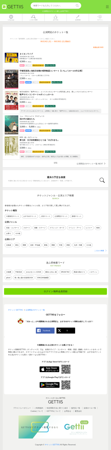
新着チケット (76, 216)
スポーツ (26, 228)
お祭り (8, 233)
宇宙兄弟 (18, 272)
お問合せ (67, 411)
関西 (53, 245)
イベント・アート (74, 228)
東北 (17, 245)
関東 (24, 245)
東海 (45, 245)
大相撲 (8, 272)
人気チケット (45, 216)
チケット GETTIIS (52, 445)
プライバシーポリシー (22, 408)
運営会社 (78, 411)
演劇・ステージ (39, 228)
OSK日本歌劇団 (43, 278)
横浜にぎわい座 (51, 272)
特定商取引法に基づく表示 (57, 408)
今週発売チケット (12, 216)
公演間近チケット (61, 216)
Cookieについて (37, 411)
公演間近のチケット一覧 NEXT (90, 164)
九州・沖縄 (78, 245)
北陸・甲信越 (35, 245)
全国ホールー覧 (90, 408)
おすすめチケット (29, 216)
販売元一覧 (75, 408)
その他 (17, 233)
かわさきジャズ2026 (33, 272)
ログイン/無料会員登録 (55, 291)
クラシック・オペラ (57, 228)
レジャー (89, 228)
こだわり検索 (99, 251)
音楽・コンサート (12, 228)
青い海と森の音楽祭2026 (23, 278)
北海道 (8, 245)
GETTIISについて (54, 411)
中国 (60, 245)
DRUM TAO (65, 272)
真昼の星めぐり (79, 272)
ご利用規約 (38, 408)
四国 (68, 245)
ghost (8, 278)
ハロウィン (93, 272)
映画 (98, 228)
